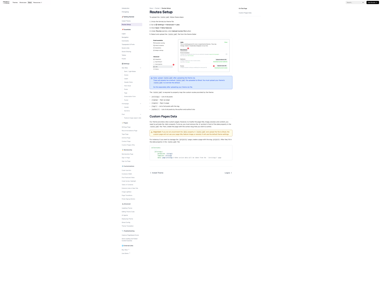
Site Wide (125, 68)
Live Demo (125, 253)
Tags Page (125, 134)
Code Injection (126, 170)
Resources (36, 2)
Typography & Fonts (128, 44)
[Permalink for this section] (178, 116)
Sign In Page (126, 158)
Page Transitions (127, 195)
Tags (125, 93)
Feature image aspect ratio (132, 118)
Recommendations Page (129, 131)
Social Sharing (126, 51)
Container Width (127, 174)
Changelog (125, 12)
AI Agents (125, 215)
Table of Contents (127, 185)
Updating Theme (127, 208)
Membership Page (127, 154)
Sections (127, 111)
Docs (30, 2)
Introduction (125, 8)
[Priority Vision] (6, 2)
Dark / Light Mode (130, 71)
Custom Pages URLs (128, 145)
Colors (126, 75)
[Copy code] (229, 147)
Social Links (125, 48)
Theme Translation (128, 226)
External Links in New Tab (130, 188)
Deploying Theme (127, 219)
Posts (126, 89)
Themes (15, 2)
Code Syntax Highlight (129, 181)
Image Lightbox (126, 192)
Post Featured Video (128, 177)
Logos (124, 34)
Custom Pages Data (245, 13)
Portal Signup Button (128, 199)
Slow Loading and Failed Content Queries (129, 240)
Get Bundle (371, 2)
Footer (124, 59)
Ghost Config (126, 222)
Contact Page (126, 141)
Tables (124, 55)
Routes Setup (126, 24)
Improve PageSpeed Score (130, 235)
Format (157, 8)
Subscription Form (130, 96)
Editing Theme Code (128, 212)
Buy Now (125, 250)
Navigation (125, 37)
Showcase (22, 2)
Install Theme (126, 21)
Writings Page (126, 127)
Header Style (128, 82)
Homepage (125, 103)
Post (123, 114)
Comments (125, 41)
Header (126, 107)
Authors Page (126, 138)
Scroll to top (242, 18)
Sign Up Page (126, 161)
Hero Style (127, 86)
